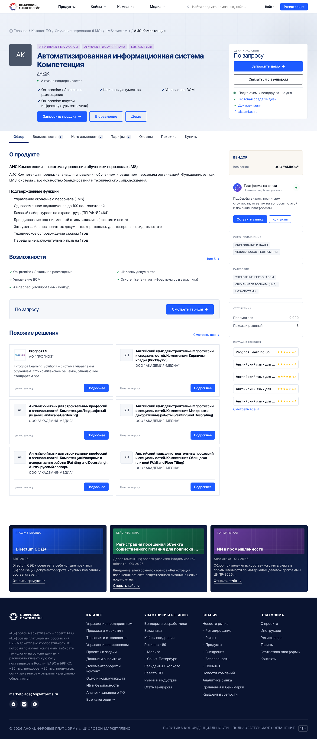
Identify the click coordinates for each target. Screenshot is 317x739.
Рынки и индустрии (160, 680)
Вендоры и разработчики (165, 623)
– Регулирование (217, 630)
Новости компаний (219, 673)
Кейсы (96, 6)
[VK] (24, 704)
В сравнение (106, 116)
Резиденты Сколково (162, 666)
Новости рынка (215, 623)
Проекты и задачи (101, 652)
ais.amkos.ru (247, 111)
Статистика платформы (280, 652)
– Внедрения (213, 652)
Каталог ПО (41, 31)
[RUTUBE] (35, 704)
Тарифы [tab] (120, 136)
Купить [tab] (191, 136)
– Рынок (209, 637)
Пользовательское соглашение (264, 728)
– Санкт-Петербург (160, 659)
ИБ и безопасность (102, 685)
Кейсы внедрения (159, 637)
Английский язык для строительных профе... (255, 364)
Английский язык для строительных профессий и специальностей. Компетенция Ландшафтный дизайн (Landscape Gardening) (68, 410)
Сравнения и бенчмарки (223, 687)
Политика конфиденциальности (196, 728)
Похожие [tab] (169, 136)
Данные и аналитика (103, 659)
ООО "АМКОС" (287, 167)
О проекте (269, 623)
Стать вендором (158, 687)
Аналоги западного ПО (105, 692)
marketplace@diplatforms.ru (33, 694)
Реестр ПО (153, 673)
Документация (250, 105)
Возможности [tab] (47, 136)
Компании (126, 6)
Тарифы (267, 644)
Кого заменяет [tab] (86, 136)
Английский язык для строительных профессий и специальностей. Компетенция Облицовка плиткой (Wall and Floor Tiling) (175, 458)
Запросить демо (268, 66)
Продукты (66, 6)
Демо (136, 116)
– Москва (152, 652)
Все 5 (213, 259)
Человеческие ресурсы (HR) (256, 251)
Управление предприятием (109, 623)
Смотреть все (206, 335)
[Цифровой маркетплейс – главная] (24, 6)
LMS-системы (118, 31)
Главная (20, 31)
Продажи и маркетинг (105, 630)
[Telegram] (13, 704)
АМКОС (43, 73)
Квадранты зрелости (220, 694)
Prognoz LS (38, 351)
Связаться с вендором (268, 79)
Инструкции (271, 630)
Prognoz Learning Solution (255, 352)
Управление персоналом (107, 644)
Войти (269, 7)
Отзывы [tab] (146, 136)
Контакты (280, 219)
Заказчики (153, 630)
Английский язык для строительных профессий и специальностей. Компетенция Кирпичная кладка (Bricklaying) (175, 355)
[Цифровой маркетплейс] (42, 617)
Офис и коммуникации (105, 678)
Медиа (155, 6)
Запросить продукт (62, 116)
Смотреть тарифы (190, 309)
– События (211, 666)
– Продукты (212, 644)
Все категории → (100, 699)
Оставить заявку (250, 219)
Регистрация (294, 7)
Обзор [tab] (18, 136)
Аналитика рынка (217, 680)
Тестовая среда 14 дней (257, 99)
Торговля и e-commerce (107, 637)
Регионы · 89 (155, 644)
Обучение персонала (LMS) (78, 31)
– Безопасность (216, 659)
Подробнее (96, 388)
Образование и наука (251, 245)
